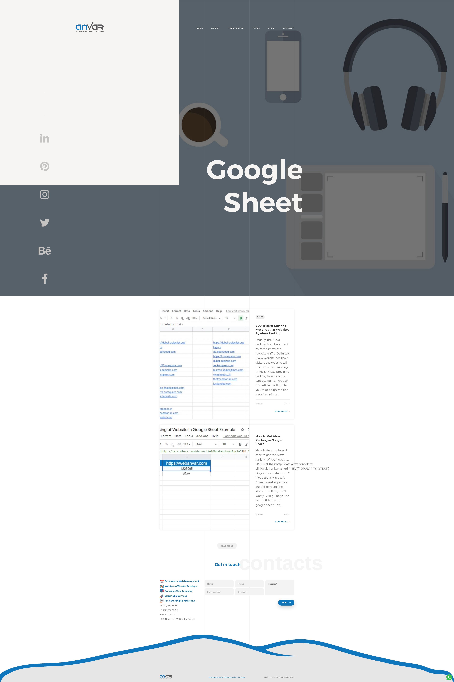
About (215, 28)
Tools (256, 28)
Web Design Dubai (230, 677)
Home (200, 28)
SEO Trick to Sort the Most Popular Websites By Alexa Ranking (272, 329)
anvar (260, 404)
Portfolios (236, 28)
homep (260, 317)
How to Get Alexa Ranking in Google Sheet (269, 440)
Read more (281, 411)
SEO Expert (241, 677)
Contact (288, 28)
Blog (271, 28)
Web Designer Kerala (216, 677)
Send (285, 603)
